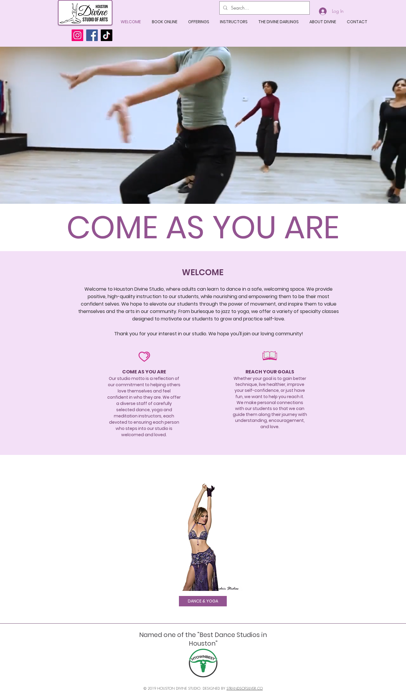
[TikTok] (106, 35)
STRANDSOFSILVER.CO (244, 688)
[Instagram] (77, 35)
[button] (199, 22)
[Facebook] (92, 35)
